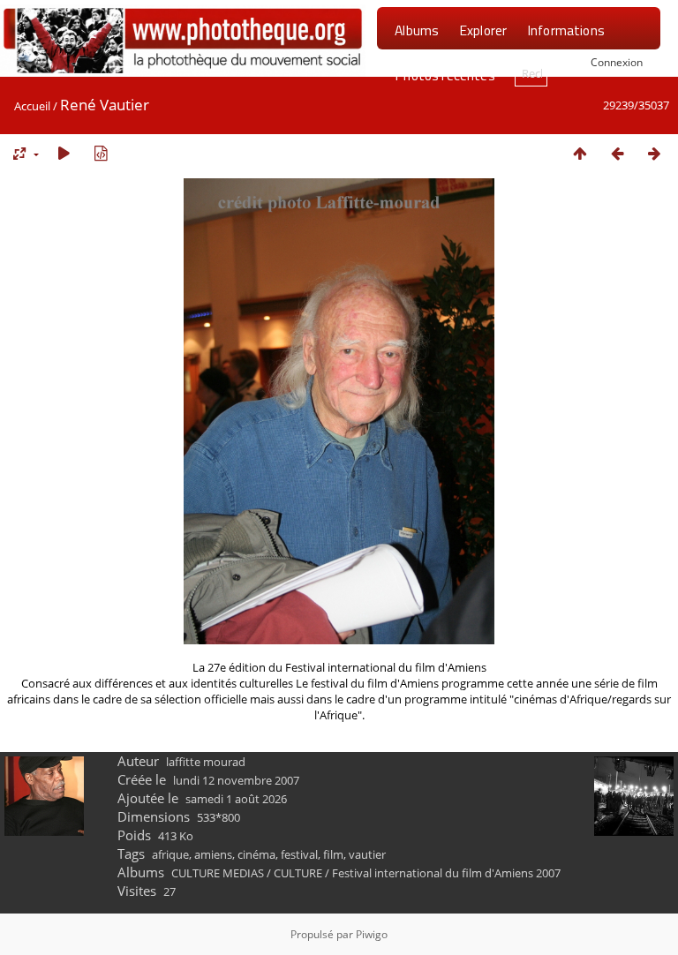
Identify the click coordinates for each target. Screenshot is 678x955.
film (333, 854)
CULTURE (298, 873)
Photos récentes (444, 75)
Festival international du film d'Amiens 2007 (446, 873)
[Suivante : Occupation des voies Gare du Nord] (654, 153)
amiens (213, 854)
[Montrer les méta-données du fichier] (100, 153)
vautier (367, 854)
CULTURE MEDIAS (217, 873)
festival (299, 854)
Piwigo (372, 934)
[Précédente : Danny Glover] (617, 153)
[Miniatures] (580, 153)
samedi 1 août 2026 (236, 799)
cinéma (256, 854)
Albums (417, 30)
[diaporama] (63, 153)
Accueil (32, 106)
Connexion (617, 62)
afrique (170, 854)
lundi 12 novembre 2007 (236, 780)
